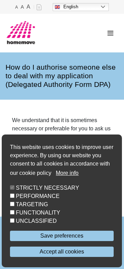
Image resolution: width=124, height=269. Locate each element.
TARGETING (32, 204)
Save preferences (61, 236)
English (70, 6)
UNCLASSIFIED (36, 221)
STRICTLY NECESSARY (47, 188)
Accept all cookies (62, 252)
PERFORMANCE (38, 196)
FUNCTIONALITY (38, 213)
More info (67, 173)
